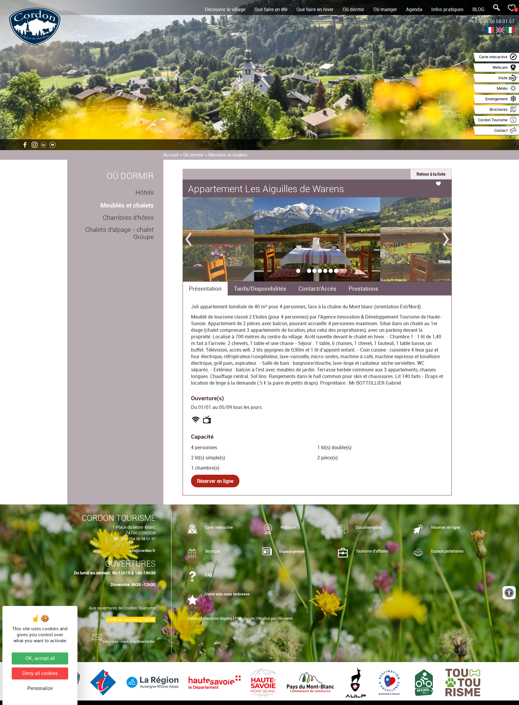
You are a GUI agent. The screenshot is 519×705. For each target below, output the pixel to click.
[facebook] (26, 145)
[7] (331, 271)
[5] (320, 271)
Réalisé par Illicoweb (275, 618)
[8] (336, 271)
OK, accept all (40, 658)
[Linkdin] (44, 145)
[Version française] (490, 31)
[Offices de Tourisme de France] (104, 682)
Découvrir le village (225, 9)
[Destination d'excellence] (390, 682)
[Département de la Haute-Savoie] (215, 682)
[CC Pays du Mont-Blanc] (311, 682)
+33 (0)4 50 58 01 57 (138, 538)
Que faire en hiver (315, 9)
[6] (325, 271)
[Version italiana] (510, 31)
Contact (193, 618)
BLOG (478, 9)
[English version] (500, 31)
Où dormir (353, 9)
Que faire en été (270, 9)
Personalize (40, 688)
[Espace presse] (267, 551)
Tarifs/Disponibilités (260, 288)
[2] (304, 271)
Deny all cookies (40, 673)
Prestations (363, 288)
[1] (298, 271)
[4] (314, 271)
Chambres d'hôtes (128, 217)
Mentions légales (217, 618)
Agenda (414, 9)
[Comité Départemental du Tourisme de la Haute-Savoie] (263, 682)
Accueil (170, 155)
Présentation (205, 288)
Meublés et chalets (227, 155)
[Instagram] (35, 145)
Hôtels (144, 192)
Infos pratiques (447, 9)
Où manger (385, 9)
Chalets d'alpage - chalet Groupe (119, 233)
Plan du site (245, 618)
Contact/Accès (317, 288)
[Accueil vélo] (424, 682)
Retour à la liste (431, 174)
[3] (309, 271)
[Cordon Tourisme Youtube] (53, 145)
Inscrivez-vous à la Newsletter (129, 641)
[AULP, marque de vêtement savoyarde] (356, 682)
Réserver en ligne (215, 481)
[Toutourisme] (463, 682)
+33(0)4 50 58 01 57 (493, 21)
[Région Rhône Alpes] (153, 682)
